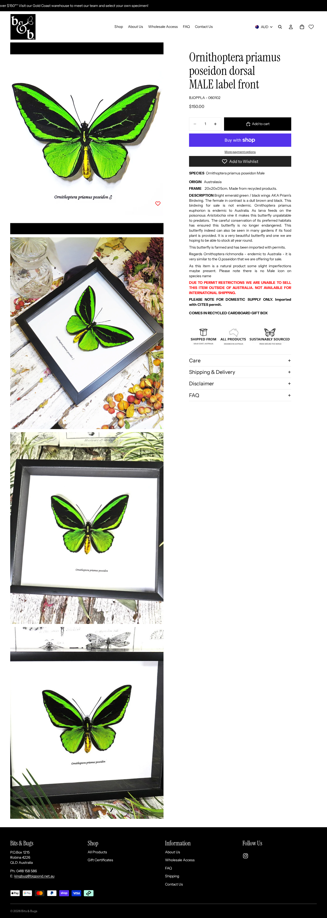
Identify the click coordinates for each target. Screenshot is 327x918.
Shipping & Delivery (212, 372)
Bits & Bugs (29, 911)
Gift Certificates (100, 860)
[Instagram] (245, 856)
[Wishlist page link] (311, 26)
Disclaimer (201, 383)
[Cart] (302, 26)
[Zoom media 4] (87, 723)
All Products (97, 851)
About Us (172, 851)
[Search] (280, 26)
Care (195, 360)
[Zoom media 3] (87, 528)
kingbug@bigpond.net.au (34, 876)
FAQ (194, 395)
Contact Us (174, 884)
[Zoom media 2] (87, 333)
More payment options (240, 152)
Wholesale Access (180, 860)
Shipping (172, 876)
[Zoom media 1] (87, 138)
